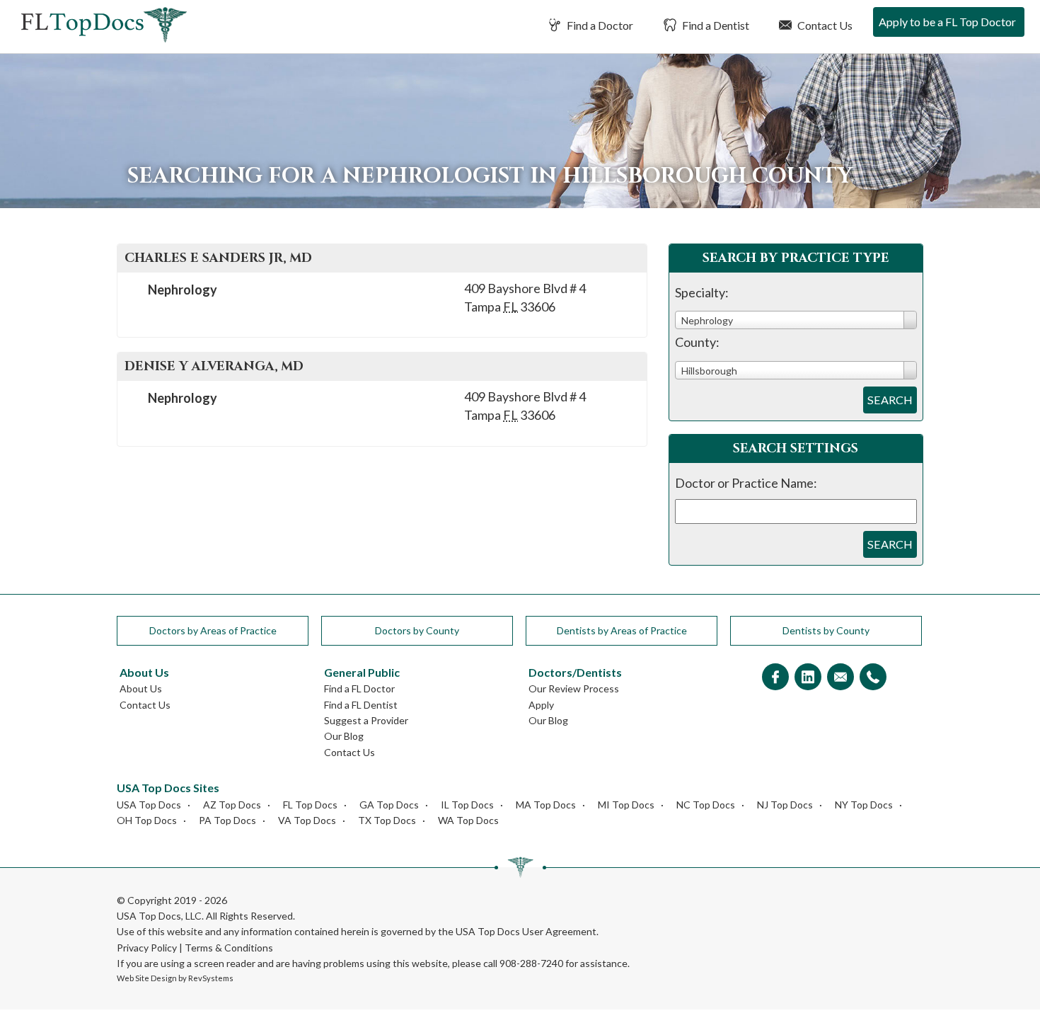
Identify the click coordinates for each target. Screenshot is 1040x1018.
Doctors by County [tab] (417, 630)
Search (890, 399)
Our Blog (344, 736)
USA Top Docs (149, 805)
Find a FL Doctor (359, 688)
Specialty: (702, 292)
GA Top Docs (389, 805)
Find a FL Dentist (361, 705)
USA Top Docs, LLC (159, 916)
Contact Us (824, 25)
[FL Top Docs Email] (840, 678)
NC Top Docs (705, 805)
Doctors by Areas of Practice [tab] (213, 630)
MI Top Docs (626, 805)
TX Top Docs (387, 820)
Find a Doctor (599, 25)
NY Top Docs (864, 805)
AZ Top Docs (232, 805)
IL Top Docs (467, 805)
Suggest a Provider (366, 720)
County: (697, 342)
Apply (541, 705)
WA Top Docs (468, 820)
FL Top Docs (310, 805)
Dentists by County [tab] (825, 630)
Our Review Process (573, 688)
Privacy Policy (147, 948)
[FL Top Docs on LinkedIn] (808, 678)
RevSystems (210, 978)
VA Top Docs (307, 820)
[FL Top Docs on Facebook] (775, 678)
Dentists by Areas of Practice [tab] (622, 630)
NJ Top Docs (785, 805)
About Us (141, 688)
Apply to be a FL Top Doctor (947, 21)
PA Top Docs (227, 820)
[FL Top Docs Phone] (873, 678)
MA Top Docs (546, 805)
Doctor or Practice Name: (746, 483)
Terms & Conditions (229, 948)
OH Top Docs (147, 820)
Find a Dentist (714, 25)
